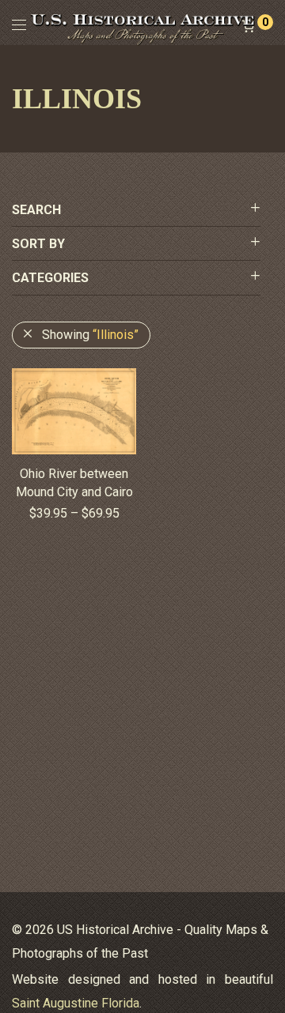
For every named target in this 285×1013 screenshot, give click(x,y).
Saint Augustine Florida (75, 1003)
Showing (90, 334)
